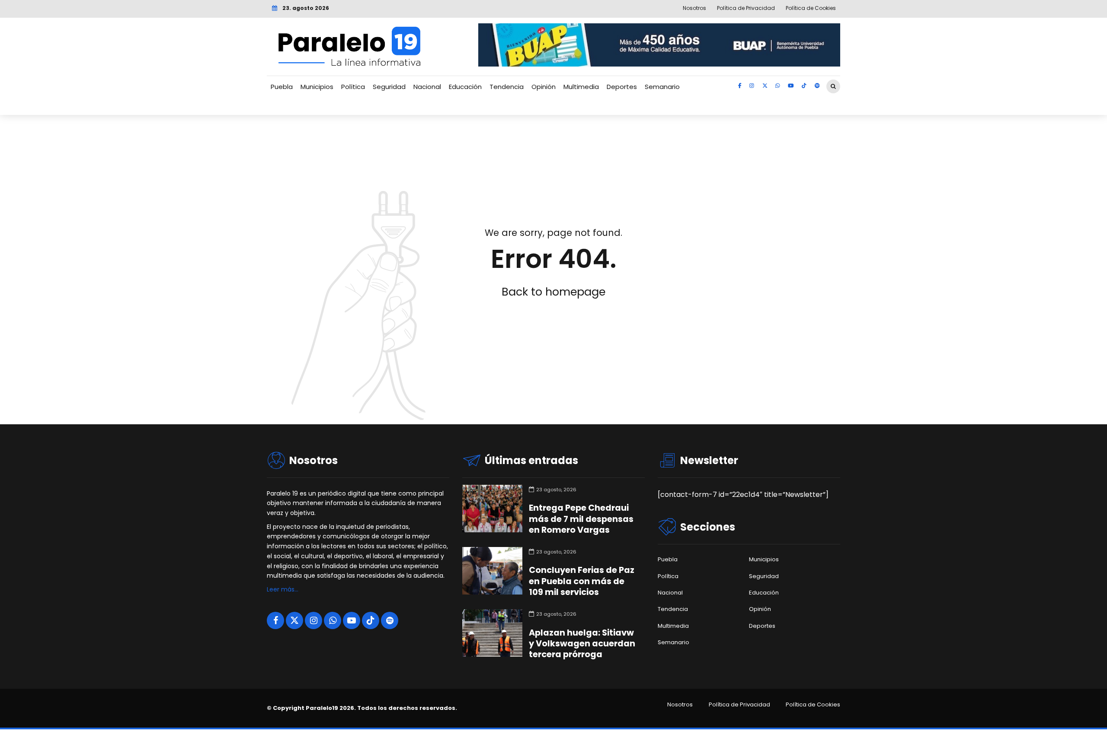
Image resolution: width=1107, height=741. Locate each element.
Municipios (317, 86)
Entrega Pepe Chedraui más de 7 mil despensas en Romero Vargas (581, 518)
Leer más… (282, 589)
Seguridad (389, 86)
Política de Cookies (813, 705)
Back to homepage (553, 291)
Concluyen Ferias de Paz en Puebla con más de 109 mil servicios (581, 581)
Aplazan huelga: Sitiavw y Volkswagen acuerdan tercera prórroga (582, 643)
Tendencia (507, 86)
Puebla (282, 86)
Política (353, 86)
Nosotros (680, 705)
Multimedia (581, 86)
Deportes (622, 86)
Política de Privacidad (739, 705)
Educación (465, 86)
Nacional (427, 86)
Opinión (543, 86)
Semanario (662, 86)
